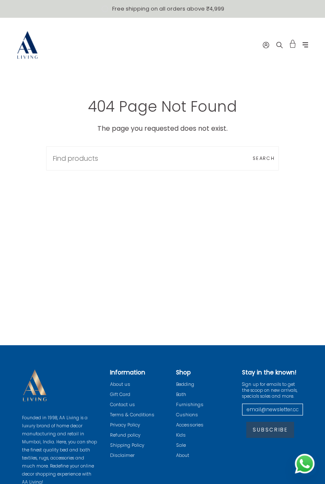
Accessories (190, 424)
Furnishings (190, 404)
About (182, 455)
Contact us (122, 404)
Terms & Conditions (132, 414)
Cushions (187, 414)
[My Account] (266, 45)
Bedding (185, 384)
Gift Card (120, 394)
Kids (181, 434)
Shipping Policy (127, 445)
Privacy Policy (125, 424)
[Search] (279, 45)
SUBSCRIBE (270, 429)
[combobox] (162, 158)
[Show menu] (305, 45)
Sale (181, 445)
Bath (181, 394)
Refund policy (125, 434)
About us (120, 384)
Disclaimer (122, 455)
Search (264, 158)
